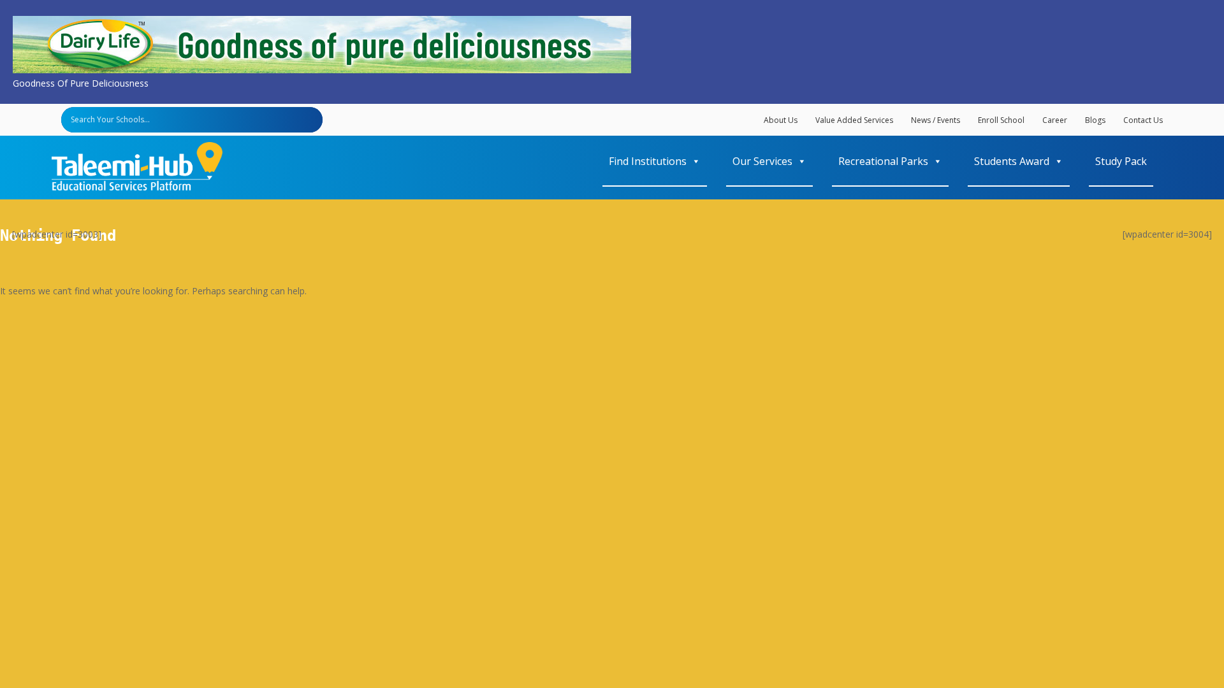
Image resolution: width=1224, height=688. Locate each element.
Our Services (762, 161)
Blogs (1095, 120)
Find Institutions (648, 161)
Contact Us (1143, 120)
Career (1054, 120)
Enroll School (1001, 120)
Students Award (1011, 161)
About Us (781, 120)
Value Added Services (854, 120)
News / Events (935, 120)
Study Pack (1121, 161)
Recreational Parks (883, 161)
